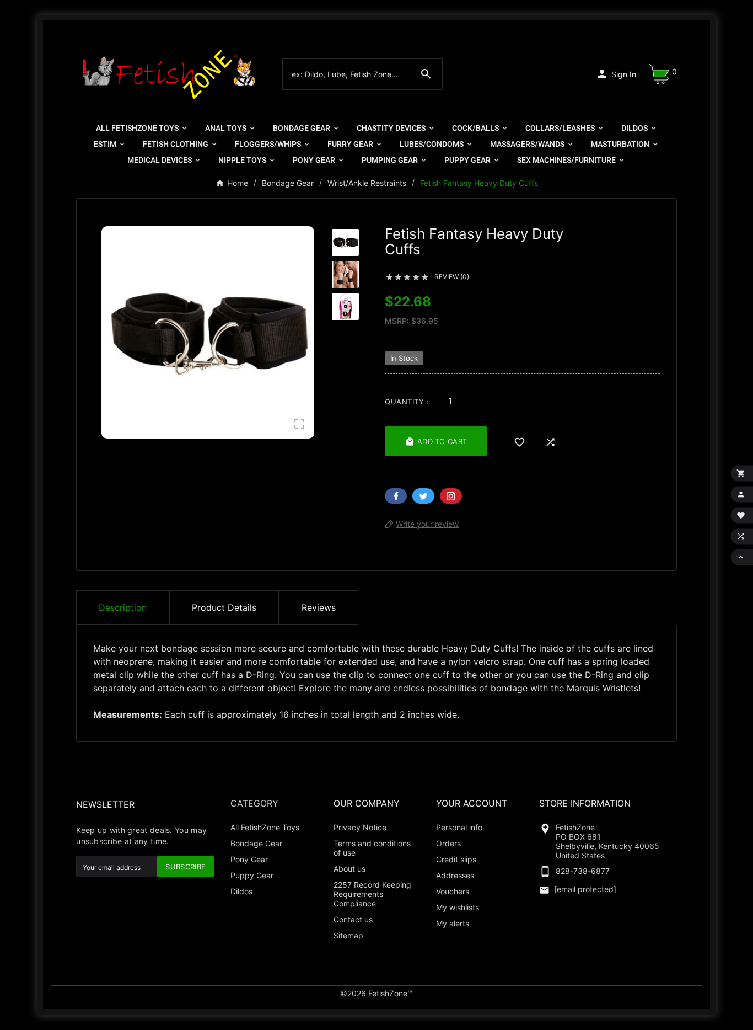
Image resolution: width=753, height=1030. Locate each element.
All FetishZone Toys (264, 827)
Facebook (396, 496)
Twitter (423, 496)
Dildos (241, 891)
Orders (448, 843)
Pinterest (451, 496)
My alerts (452, 923)
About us (349, 868)
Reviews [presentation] (319, 607)
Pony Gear (249, 859)
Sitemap (348, 935)
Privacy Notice (360, 827)
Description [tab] (123, 607)
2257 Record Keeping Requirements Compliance (372, 894)
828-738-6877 (583, 871)
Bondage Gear (256, 843)
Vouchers (452, 891)
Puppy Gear (251, 875)
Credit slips (456, 859)
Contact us (353, 919)
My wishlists (457, 907)
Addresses (455, 875)
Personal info (459, 827)
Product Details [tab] (224, 607)
